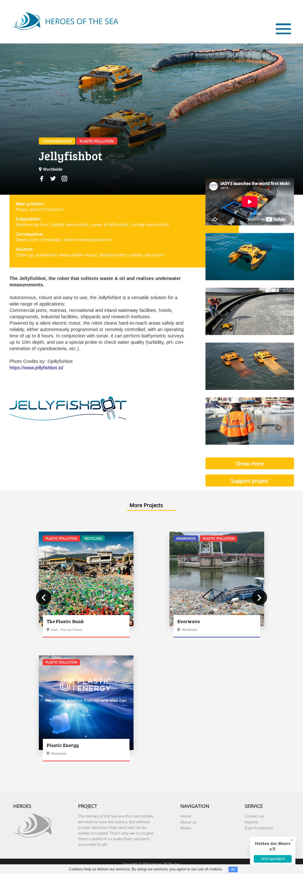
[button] (43, 597)
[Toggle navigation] (283, 28)
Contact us (254, 816)
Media (185, 828)
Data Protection (259, 828)
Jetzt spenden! (273, 859)
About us (188, 822)
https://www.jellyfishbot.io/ (36, 367)
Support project (249, 480)
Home (185, 816)
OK (233, 869)
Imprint (251, 822)
